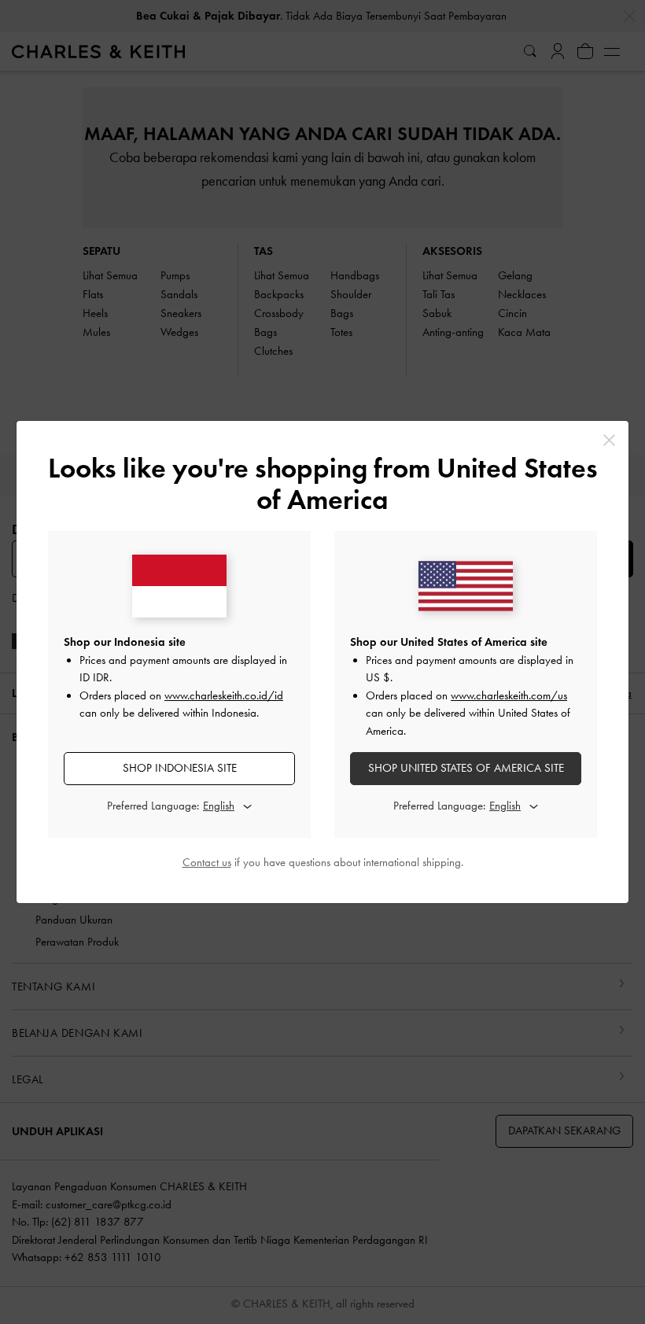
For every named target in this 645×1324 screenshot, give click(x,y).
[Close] (609, 440)
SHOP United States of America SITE (466, 768)
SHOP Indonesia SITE (180, 768)
